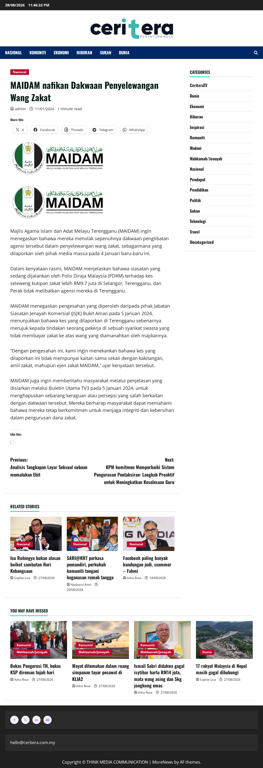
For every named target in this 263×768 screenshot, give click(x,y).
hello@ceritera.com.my (32, 742)
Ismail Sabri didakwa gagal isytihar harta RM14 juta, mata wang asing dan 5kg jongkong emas (159, 675)
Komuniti (38, 52)
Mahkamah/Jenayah (206, 159)
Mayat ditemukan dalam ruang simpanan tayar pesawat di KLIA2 (100, 672)
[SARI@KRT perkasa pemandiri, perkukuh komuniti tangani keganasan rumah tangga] (92, 534)
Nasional (13, 52)
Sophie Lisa (22, 578)
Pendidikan (199, 190)
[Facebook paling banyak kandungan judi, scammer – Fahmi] (148, 534)
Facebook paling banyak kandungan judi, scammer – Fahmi (147, 564)
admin (20, 108)
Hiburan (84, 52)
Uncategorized (202, 242)
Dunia (124, 52)
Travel (195, 232)
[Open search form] (256, 53)
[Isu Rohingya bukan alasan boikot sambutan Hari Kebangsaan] (36, 534)
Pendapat (197, 179)
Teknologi (198, 221)
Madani (195, 148)
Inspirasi (197, 127)
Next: (134, 470)
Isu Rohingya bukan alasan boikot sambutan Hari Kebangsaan (35, 564)
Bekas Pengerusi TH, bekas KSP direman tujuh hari (35, 669)
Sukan (105, 52)
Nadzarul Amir (81, 584)
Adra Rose (134, 578)
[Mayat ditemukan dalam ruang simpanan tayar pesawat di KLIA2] (100, 640)
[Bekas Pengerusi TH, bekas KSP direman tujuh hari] (38, 640)
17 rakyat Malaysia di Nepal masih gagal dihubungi (221, 669)
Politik (195, 200)
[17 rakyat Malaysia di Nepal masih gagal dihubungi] (224, 640)
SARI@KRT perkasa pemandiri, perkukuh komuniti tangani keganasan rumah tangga (90, 568)
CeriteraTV (198, 85)
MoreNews (162, 762)
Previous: (48, 467)
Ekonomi (61, 52)
